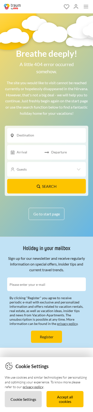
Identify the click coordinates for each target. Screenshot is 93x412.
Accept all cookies (65, 399)
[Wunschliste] (66, 6)
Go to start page (46, 214)
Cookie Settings (23, 399)
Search (49, 186)
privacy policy (67, 324)
